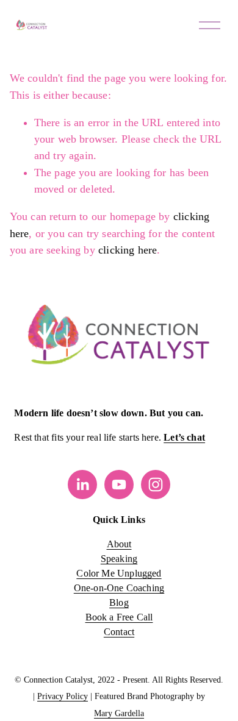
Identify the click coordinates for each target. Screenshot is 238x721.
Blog (119, 602)
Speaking (119, 558)
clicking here (127, 250)
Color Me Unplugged (118, 573)
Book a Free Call (119, 617)
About (119, 544)
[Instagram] (155, 484)
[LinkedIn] (82, 484)
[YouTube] (119, 484)
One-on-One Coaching (119, 588)
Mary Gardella (119, 713)
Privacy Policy (62, 696)
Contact (119, 632)
